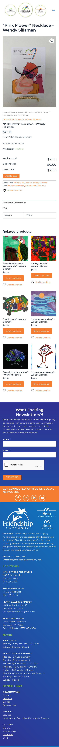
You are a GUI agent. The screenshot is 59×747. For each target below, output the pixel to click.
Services (7, 715)
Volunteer (8, 734)
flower (11, 186)
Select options (13, 278)
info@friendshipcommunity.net (25, 560)
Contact (7, 695)
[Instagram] (26, 498)
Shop (5, 738)
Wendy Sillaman (33, 119)
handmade (19, 186)
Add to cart (11, 176)
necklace (37, 186)
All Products (30, 112)
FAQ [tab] (5, 208)
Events (6, 702)
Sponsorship (9, 731)
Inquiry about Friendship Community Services (26, 718)
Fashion (20, 119)
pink (44, 186)
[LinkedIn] (34, 498)
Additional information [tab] (14, 202)
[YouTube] (42, 498)
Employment (9, 705)
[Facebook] (18, 498)
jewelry (28, 186)
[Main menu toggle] (53, 10)
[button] (51, 40)
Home (6, 112)
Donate (6, 728)
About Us (7, 698)
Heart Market (16, 112)
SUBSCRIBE (12, 477)
